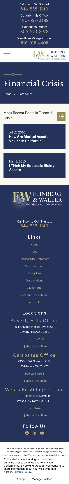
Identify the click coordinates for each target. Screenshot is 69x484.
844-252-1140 (34, 9)
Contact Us (34, 302)
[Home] (49, 55)
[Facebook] (27, 433)
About (34, 251)
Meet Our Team (34, 266)
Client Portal (34, 287)
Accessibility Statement (34, 259)
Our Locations (34, 280)
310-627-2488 (34, 20)
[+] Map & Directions (34, 346)
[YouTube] (42, 433)
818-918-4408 (34, 43)
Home (34, 244)
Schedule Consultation (34, 295)
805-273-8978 (34, 32)
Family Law (34, 273)
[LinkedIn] (34, 433)
